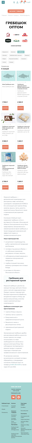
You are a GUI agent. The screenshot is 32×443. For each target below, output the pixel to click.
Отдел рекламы (25, 419)
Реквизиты (5, 412)
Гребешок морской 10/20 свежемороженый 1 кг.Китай (8, 168)
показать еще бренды (16, 45)
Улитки (4, 62)
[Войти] (17, 2)
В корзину (5, 108)
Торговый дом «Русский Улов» (25, 433)
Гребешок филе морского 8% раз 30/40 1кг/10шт (22, 167)
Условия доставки (13, 419)
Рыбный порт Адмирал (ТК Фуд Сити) (15, 428)
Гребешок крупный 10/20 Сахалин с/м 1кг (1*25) (8, 128)
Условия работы (13, 406)
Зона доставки (13, 422)
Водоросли (5, 52)
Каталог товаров (16, 11)
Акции (3, 409)
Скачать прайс (17, 8)
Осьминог (23, 58)
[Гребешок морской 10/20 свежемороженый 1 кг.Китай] (8, 157)
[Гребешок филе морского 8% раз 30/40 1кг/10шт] (24, 157)
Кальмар (5, 55)
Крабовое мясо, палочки (16, 55)
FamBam (23, 407)
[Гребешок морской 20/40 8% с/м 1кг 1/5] (24, 118)
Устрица (11, 62)
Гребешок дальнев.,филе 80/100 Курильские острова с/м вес (23, 86)
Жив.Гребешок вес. (8, 84)
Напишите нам (15, 393)
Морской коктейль (13, 58)
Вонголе (13, 52)
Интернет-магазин (14, 415)
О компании (5, 405)
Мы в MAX (19, 397)
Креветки (27, 55)
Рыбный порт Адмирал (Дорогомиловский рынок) (16, 435)
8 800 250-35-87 (15, 364)
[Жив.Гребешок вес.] (8, 76)
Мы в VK (13, 397)
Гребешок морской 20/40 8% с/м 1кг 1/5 (23, 127)
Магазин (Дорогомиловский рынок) (26, 429)
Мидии (4, 58)
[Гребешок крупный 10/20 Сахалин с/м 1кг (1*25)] (8, 118)
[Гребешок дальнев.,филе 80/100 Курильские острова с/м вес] (24, 76)
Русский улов (24, 410)
